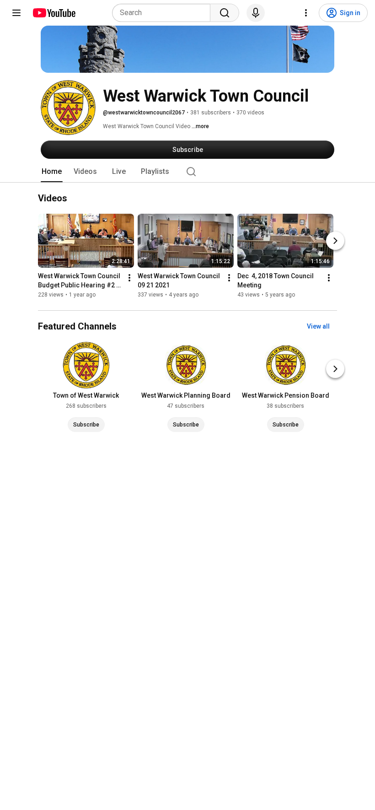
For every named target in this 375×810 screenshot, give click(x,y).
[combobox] (164, 12)
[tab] (52, 172)
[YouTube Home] (54, 13)
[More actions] (129, 278)
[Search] (224, 13)
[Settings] (305, 12)
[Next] (335, 241)
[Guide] (16, 12)
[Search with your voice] (255, 13)
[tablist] (187, 172)
